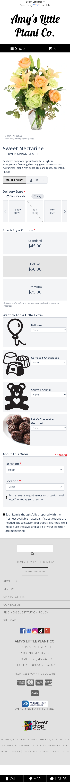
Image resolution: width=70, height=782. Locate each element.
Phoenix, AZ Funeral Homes (19, 739)
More (7, 171)
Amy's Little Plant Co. (35, 25)
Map (36, 778)
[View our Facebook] (22, 632)
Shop (20, 48)
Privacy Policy (10, 751)
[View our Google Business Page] (29, 632)
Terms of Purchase (36, 751)
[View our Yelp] (47, 632)
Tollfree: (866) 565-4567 (35, 665)
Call (12, 778)
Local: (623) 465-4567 (35, 659)
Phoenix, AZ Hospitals (54, 739)
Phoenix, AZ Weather (16, 745)
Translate (45, 5)
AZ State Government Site (50, 745)
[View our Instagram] (35, 632)
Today (37, 196)
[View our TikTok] (41, 632)
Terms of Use (60, 751)
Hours (60, 778)
